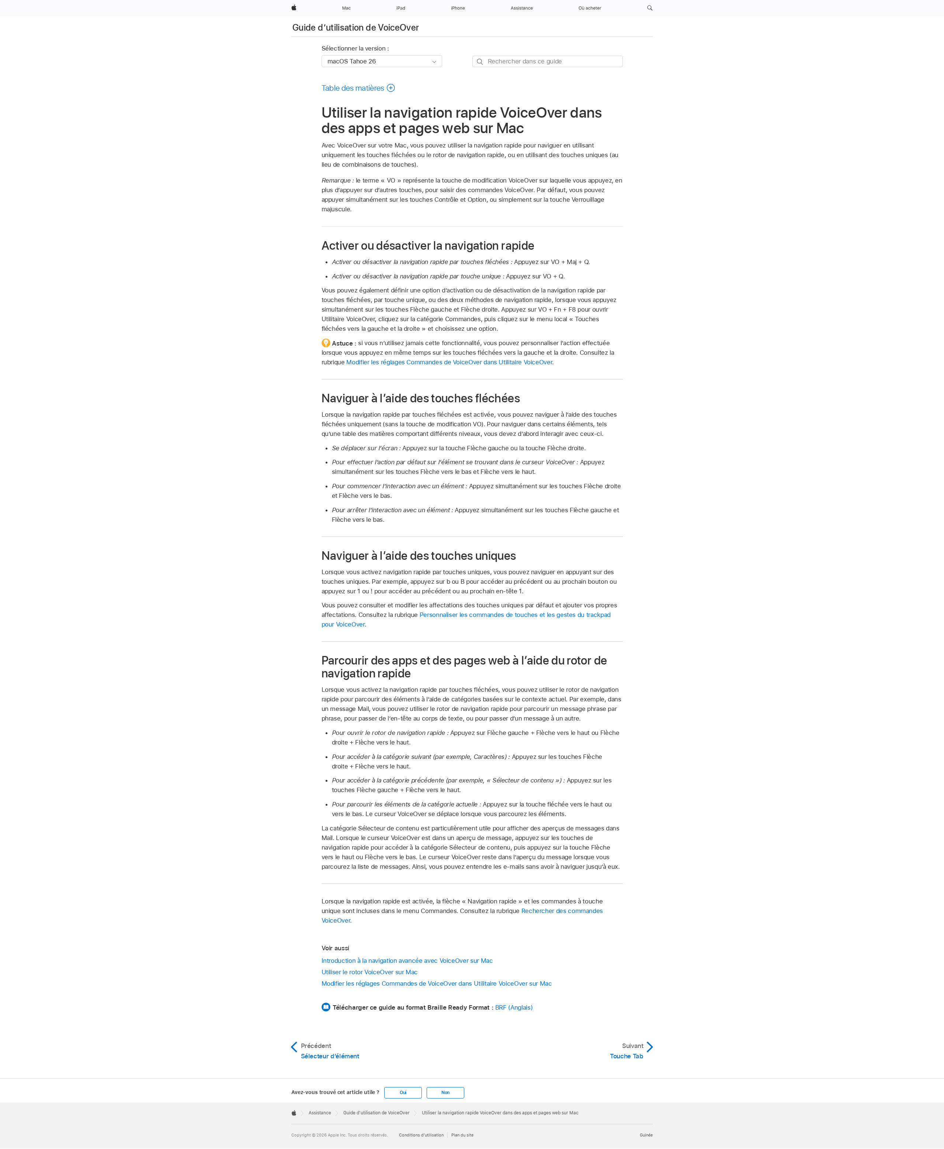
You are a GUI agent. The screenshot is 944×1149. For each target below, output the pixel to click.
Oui (403, 1092)
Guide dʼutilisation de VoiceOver (355, 27)
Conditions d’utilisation (421, 1135)
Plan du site (462, 1135)
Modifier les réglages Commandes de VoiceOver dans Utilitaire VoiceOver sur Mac (437, 983)
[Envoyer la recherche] (480, 62)
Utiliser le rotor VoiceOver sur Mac (370, 972)
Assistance (320, 1112)
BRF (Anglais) (513, 1007)
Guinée (646, 1135)
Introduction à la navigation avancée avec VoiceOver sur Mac (407, 960)
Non (445, 1092)
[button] (650, 8)
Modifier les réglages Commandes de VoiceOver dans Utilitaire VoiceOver (449, 362)
